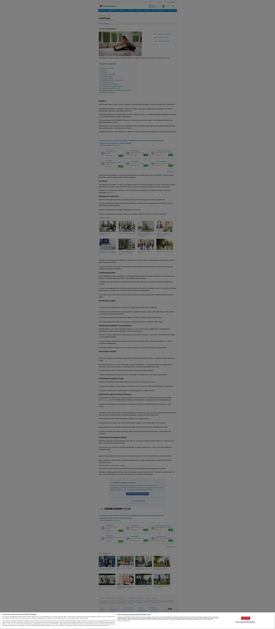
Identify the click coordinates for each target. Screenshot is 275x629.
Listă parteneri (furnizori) (123, 620)
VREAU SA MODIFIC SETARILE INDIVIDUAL (245, 622)
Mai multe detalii (84, 618)
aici (43, 623)
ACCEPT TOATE (245, 618)
